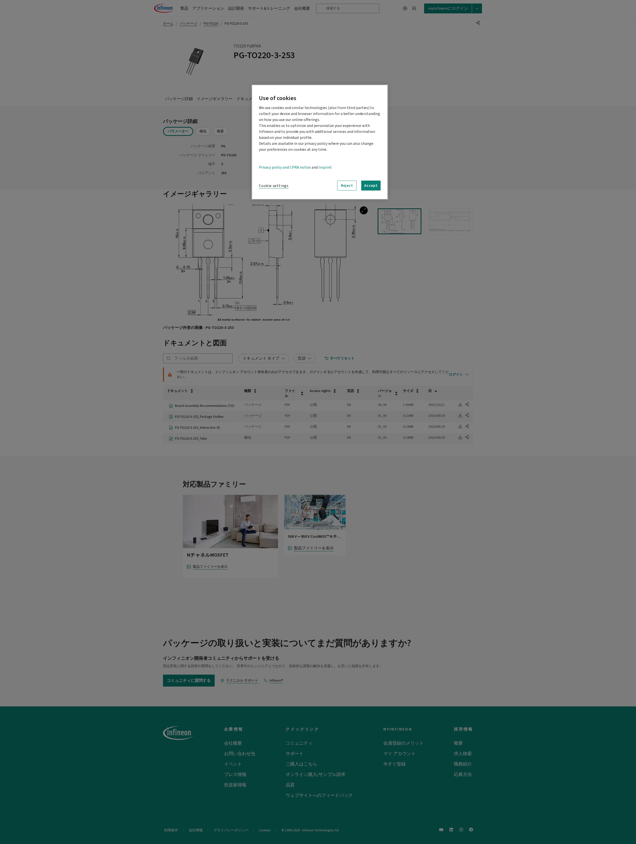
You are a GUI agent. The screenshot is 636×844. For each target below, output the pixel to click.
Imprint (325, 167)
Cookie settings (274, 186)
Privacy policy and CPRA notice (285, 167)
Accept (371, 185)
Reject (347, 185)
